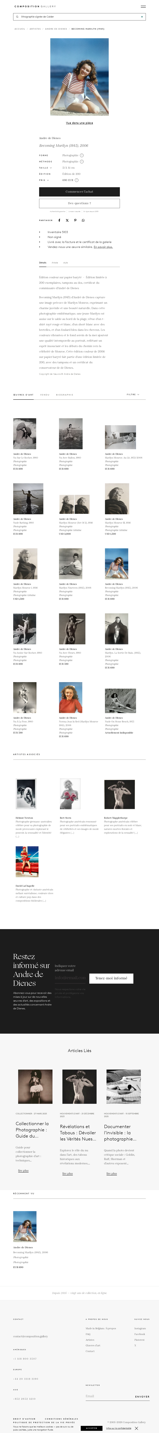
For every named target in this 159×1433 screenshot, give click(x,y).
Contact (90, 1351)
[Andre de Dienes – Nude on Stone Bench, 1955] (120, 697)
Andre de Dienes (56, 29)
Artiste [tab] (55, 262)
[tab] (23, 397)
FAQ (88, 1334)
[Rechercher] (142, 17)
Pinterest (139, 1340)
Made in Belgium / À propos (101, 1328)
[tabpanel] (74, 325)
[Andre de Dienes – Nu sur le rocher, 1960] (28, 433)
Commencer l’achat (79, 192)
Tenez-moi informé (111, 978)
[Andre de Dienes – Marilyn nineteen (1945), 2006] (74, 563)
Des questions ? (79, 203)
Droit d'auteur (24, 1419)
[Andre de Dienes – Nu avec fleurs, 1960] (74, 628)
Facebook (139, 1334)
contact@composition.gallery (30, 1336)
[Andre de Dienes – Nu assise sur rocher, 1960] (28, 628)
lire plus (23, 1171)
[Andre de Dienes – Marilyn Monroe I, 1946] (28, 563)
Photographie (70, 155)
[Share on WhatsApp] (83, 220)
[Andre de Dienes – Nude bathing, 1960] (28, 498)
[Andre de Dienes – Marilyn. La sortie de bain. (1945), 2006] (120, 628)
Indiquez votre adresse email (65, 968)
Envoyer (142, 1396)
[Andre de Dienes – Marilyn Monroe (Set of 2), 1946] (74, 498)
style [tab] (65, 262)
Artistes (35, 29)
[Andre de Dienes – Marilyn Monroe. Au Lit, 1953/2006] (120, 433)
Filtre (131, 394)
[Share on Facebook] (59, 220)
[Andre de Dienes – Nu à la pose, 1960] (28, 697)
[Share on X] (67, 220)
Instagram (140, 1328)
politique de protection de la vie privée (44, 1423)
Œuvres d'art (93, 1345)
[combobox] (79, 17)
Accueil (20, 29)
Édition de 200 (71, 174)
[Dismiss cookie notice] (136, 1428)
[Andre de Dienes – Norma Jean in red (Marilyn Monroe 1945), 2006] (74, 697)
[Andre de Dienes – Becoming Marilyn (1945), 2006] (120, 563)
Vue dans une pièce (79, 123)
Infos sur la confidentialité (118, 1428)
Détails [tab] (42, 262)
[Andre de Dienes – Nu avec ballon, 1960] (74, 433)
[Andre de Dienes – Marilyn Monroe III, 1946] (120, 498)
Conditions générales (61, 1419)
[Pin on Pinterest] (75, 220)
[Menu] (143, 7)
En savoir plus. (103, 247)
